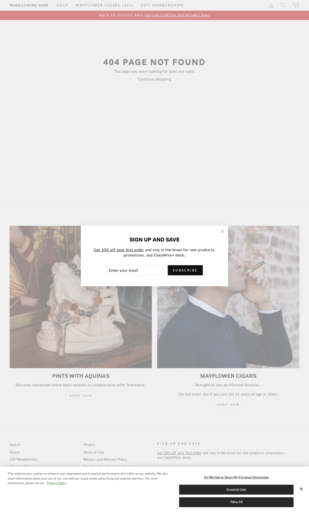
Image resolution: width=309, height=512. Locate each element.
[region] (154, 489)
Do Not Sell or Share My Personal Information (236, 477)
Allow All (236, 502)
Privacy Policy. (57, 483)
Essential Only (236, 489)
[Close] (301, 489)
